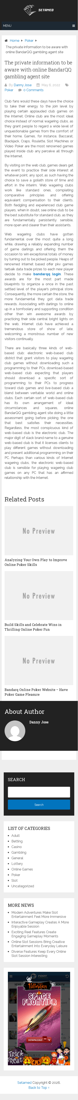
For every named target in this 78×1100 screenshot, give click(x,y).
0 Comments (33, 90)
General (17, 858)
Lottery (17, 864)
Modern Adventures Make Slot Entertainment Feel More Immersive (38, 915)
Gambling (18, 852)
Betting (17, 841)
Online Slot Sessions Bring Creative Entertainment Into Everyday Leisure (39, 944)
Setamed (24, 1083)
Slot (14, 880)
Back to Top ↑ (39, 1088)
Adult (15, 836)
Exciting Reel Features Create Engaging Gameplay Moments (34, 934)
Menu (7, 25)
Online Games (22, 869)
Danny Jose (23, 85)
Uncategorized (22, 886)
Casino (16, 847)
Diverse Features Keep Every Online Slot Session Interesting (38, 954)
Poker (9, 90)
